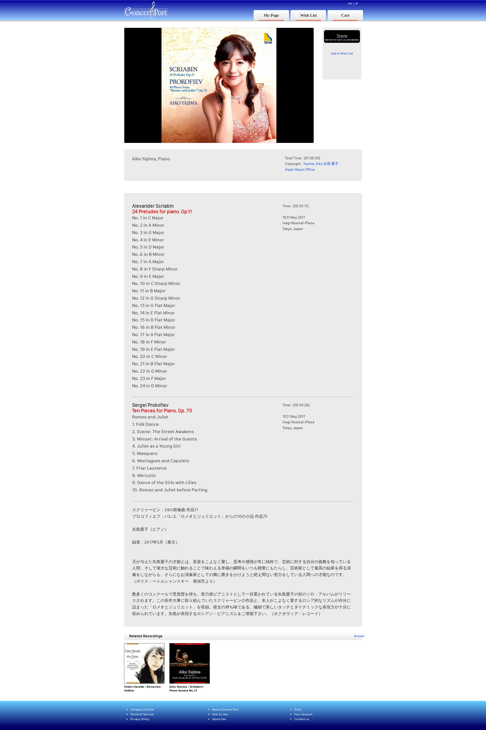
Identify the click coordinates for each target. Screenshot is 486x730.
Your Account (303, 714)
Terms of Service (142, 714)
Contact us (301, 719)
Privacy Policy (139, 719)
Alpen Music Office (300, 169)
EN (350, 3)
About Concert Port (225, 709)
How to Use (220, 714)
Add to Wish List (342, 53)
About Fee (219, 719)
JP (356, 3)
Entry (297, 709)
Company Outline (142, 709)
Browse (359, 636)
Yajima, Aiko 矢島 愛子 (320, 163)
